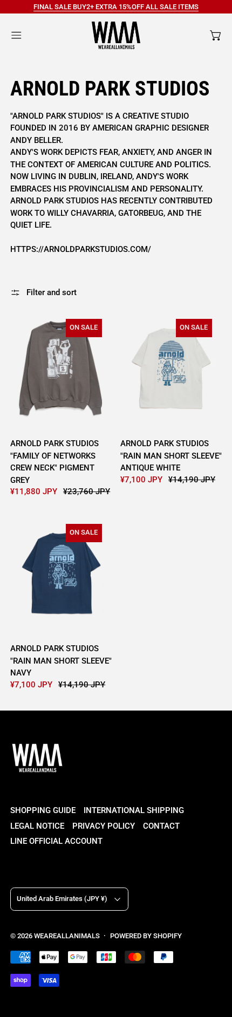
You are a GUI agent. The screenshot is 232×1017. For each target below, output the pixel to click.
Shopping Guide (43, 810)
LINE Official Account (56, 841)
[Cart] (216, 35)
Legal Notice (37, 826)
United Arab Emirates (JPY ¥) (62, 899)
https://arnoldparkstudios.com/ (80, 249)
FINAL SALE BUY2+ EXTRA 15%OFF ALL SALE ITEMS (116, 7)
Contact (161, 826)
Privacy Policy (103, 826)
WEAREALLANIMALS (67, 936)
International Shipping (134, 810)
